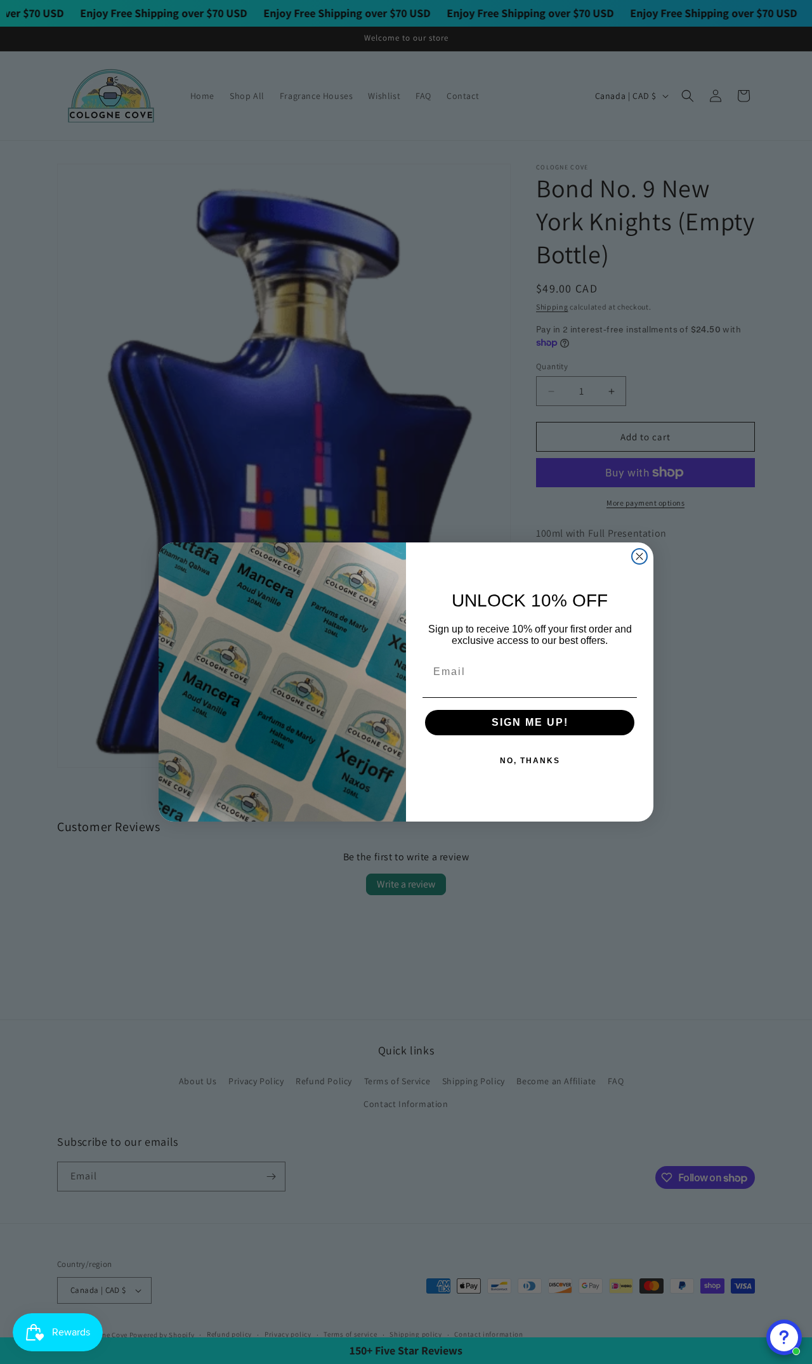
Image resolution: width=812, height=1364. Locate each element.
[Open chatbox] (784, 1337)
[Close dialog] (639, 556)
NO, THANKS (530, 760)
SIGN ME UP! (530, 722)
